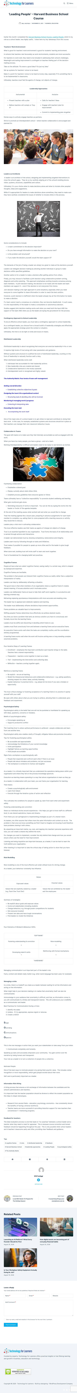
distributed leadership (34, 1143)
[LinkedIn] (64, 1159)
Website (55, 1296)
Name (7, 1296)
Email (31, 1296)
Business (48, 23)
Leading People (48, 1147)
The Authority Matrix (12, 1151)
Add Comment (10, 1302)
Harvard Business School (13, 1147)
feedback (48, 1143)
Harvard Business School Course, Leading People (45, 37)
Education (55, 23)
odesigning (44, 1384)
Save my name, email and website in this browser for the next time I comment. (29, 1319)
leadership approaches (32, 1147)
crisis (22, 1143)
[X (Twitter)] (29, 1159)
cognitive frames (11, 1143)
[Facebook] (12, 1159)
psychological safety (64, 1147)
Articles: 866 (38, 1184)
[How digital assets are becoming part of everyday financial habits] (56, 1227)
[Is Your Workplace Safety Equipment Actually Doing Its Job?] (20, 1257)
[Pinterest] (47, 1159)
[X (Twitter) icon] (38, 1180)
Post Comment (11, 1325)
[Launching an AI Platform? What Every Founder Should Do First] (20, 1227)
